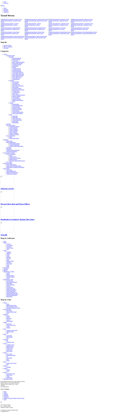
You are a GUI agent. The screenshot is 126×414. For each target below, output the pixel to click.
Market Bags (9, 296)
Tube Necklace (15, 81)
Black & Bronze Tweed (11, 306)
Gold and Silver (7, 309)
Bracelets (11, 56)
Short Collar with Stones (18, 85)
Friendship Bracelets (11, 171)
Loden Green (9, 348)
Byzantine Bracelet (16, 58)
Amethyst (8, 253)
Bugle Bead (6, 267)
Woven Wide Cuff (16, 78)
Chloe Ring (15, 116)
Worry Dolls (9, 170)
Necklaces (11, 80)
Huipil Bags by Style (8, 279)
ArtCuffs (8, 124)
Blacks (5, 302)
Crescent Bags (9, 287)
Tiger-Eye (8, 258)
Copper (8, 319)
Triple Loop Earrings (17, 109)
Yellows (5, 365)
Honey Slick (9, 375)
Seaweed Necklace (16, 99)
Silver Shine (9, 310)
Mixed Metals (9, 321)
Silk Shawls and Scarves (15, 158)
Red (7, 333)
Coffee (8, 376)
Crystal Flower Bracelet (17, 72)
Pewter (8, 317)
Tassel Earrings (15, 110)
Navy (7, 338)
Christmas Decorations (11, 173)
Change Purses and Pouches (12, 150)
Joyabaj (8, 273)
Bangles (14, 67)
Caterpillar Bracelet (16, 64)
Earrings (11, 103)
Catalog (5, 393)
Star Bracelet (15, 66)
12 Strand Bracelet (16, 68)
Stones (5, 250)
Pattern (5, 242)
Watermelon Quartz (10, 355)
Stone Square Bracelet (17, 63)
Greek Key (9, 246)
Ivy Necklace (15, 83)
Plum (7, 359)
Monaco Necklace (16, 96)
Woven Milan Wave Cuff (18, 74)
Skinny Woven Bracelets (18, 75)
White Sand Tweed (10, 325)
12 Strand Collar (16, 92)
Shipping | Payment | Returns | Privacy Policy (14, 398)
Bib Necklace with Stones (18, 89)
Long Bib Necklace (16, 88)
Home (5, 8)
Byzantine (6, 269)
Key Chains (9, 162)
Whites (5, 322)
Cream (7, 326)
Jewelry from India (10, 135)
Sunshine (8, 367)
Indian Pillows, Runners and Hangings (15, 167)
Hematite (8, 257)
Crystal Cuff (15, 60)
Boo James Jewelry (10, 125)
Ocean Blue (9, 335)
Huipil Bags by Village (9, 271)
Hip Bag (8, 286)
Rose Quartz (9, 263)
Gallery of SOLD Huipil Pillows (13, 166)
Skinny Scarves (12, 156)
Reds (5, 329)
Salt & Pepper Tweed (11, 305)
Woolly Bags (9, 141)
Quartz (8, 255)
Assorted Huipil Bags (14, 145)
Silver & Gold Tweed (11, 312)
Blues (5, 334)
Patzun (8, 274)
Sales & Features (7, 45)
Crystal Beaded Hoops (17, 105)
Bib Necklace (15, 87)
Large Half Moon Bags (11, 295)
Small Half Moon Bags (11, 292)
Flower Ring (15, 121)
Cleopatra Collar (16, 84)
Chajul (7, 278)
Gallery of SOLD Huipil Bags (16, 146)
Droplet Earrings (16, 106)
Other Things (7, 168)
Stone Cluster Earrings (17, 113)
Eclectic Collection (13, 133)
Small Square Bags (10, 288)
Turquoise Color (10, 342)
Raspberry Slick (10, 331)
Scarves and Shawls (11, 154)
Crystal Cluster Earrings (17, 112)
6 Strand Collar (15, 91)
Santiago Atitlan (10, 275)
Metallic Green (9, 347)
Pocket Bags (9, 283)
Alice (7, 249)
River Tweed (9, 351)
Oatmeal (8, 327)
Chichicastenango (10, 276)
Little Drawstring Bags (11, 151)
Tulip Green (9, 350)
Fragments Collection (14, 126)
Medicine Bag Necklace (17, 100)
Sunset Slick (9, 377)
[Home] (3, 5)
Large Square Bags (10, 291)
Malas (10, 137)
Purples (5, 352)
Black (7, 304)
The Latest (6, 48)
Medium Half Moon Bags (12, 294)
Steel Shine (9, 318)
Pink (7, 364)
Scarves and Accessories (9, 152)
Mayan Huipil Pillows (11, 164)
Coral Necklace (15, 97)
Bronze (8, 315)
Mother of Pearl (10, 261)
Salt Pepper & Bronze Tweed (13, 308)
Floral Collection (13, 131)
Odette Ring (15, 117)
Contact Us (6, 12)
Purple (7, 360)
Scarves (11, 155)
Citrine (8, 254)
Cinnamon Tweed (10, 373)
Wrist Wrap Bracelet (17, 71)
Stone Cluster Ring (16, 118)
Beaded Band (15, 122)
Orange (8, 369)
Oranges (5, 368)
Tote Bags (8, 147)
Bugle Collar (15, 93)
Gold (7, 313)
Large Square (9, 245)
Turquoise (8, 262)
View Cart (6, 3)
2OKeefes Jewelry (10, 55)
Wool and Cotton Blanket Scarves (17, 160)
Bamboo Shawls (13, 159)
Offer (5, 241)
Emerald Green (9, 346)
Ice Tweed (8, 323)
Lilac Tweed (9, 354)
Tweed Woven (9, 248)
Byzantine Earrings (16, 108)
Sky (7, 340)
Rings (10, 114)
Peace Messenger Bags (11, 282)
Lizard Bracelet (15, 79)
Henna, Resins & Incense (12, 172)
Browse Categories (8, 46)
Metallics (6, 314)
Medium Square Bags (11, 290)
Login (5, 1)
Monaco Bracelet (16, 59)
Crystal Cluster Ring (17, 120)
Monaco (5, 270)
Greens (5, 343)
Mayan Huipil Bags (10, 142)
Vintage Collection (13, 130)
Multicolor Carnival (8, 379)
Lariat (13, 101)
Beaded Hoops (15, 104)
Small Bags (9, 149)
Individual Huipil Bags (14, 143)
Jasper (7, 259)
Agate (7, 265)
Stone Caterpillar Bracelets (18, 62)
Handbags (6, 139)
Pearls (7, 266)
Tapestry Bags (9, 280)
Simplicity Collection (14, 134)
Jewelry (5, 54)
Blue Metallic (9, 337)
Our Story (6, 9)
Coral (7, 371)
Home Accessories (8, 163)
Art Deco (8, 244)
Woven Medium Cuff (17, 76)
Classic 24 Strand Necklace (18, 95)
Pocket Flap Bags (10, 284)
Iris (7, 356)
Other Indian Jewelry (14, 138)
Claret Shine (9, 358)
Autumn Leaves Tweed (11, 330)
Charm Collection (13, 129)
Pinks (5, 362)
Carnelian (8, 252)
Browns (5, 372)
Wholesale (6, 10)
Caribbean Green (10, 344)
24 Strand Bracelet (16, 70)
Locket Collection (13, 127)
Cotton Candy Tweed (11, 363)
